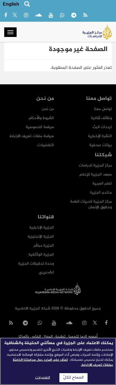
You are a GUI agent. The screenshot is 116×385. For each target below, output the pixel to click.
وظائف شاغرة (101, 118)
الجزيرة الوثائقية (41, 254)
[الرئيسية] (97, 31)
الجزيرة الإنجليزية (41, 236)
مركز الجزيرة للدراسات (95, 165)
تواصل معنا (103, 109)
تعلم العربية (102, 183)
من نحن (48, 109)
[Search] (27, 5)
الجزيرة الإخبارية (41, 227)
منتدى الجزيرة (101, 192)
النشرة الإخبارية (100, 136)
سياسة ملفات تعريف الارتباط (32, 136)
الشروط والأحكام (41, 118)
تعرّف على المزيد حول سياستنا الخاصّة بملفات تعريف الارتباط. (63, 362)
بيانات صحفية (100, 145)
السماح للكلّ (73, 377)
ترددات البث (102, 127)
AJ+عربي (46, 272)
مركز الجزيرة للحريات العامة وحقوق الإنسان (91, 204)
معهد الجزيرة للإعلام (95, 174)
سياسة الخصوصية (40, 127)
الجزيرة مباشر (44, 245)
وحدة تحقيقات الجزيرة (36, 263)
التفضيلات (45, 145)
